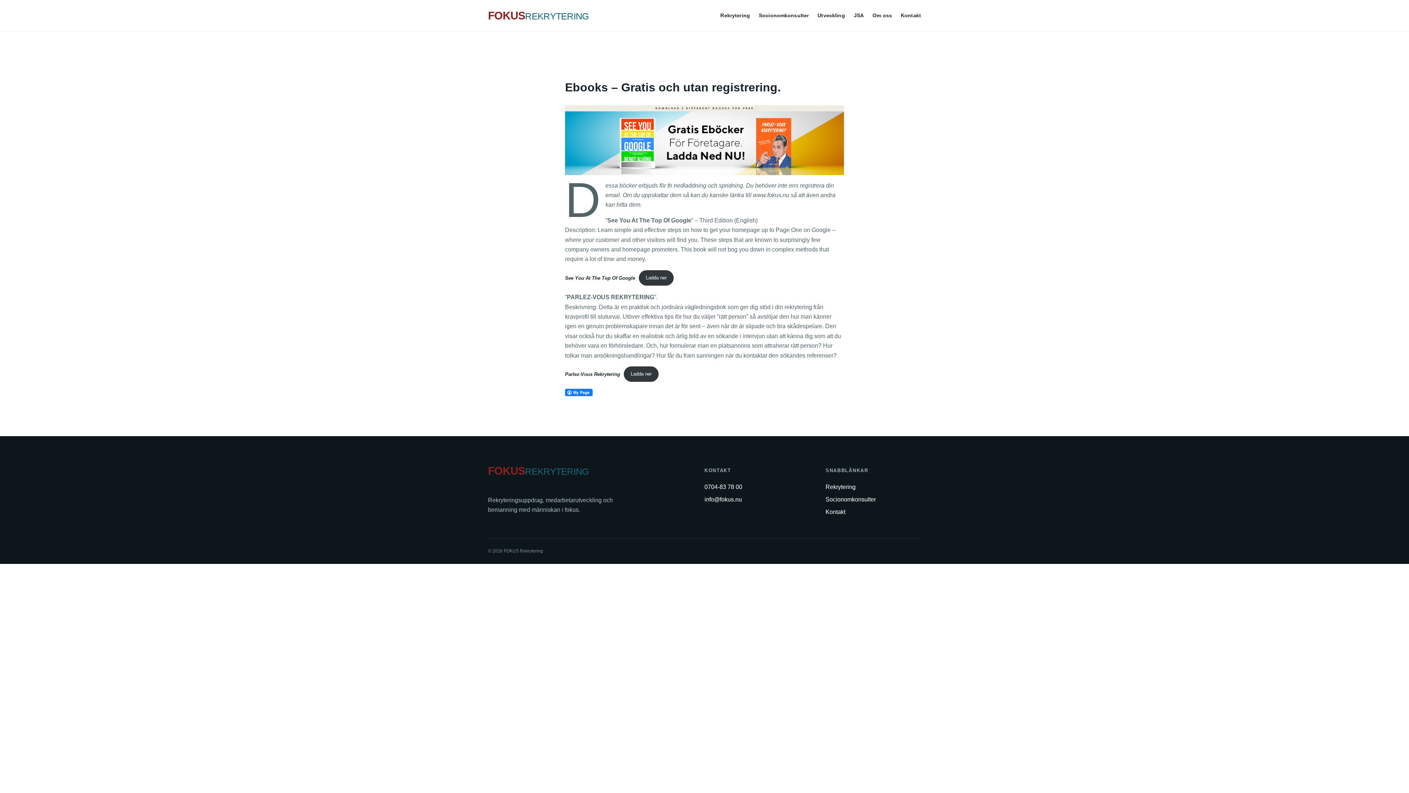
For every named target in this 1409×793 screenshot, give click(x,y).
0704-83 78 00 (723, 487)
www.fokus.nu (771, 195)
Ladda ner (656, 277)
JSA (859, 15)
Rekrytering (735, 15)
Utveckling (831, 15)
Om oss (882, 15)
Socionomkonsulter (784, 15)
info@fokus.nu (723, 499)
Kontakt (911, 15)
